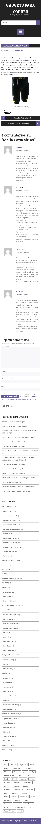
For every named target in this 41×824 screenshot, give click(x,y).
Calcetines (7, 682)
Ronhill (26, 800)
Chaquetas (7, 691)
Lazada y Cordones (10, 628)
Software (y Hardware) (10, 714)
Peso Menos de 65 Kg (11, 547)
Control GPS (7, 727)
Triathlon (6, 556)
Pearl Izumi (25, 793)
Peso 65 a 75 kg (8, 534)
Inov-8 (14, 779)
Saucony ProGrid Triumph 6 (15, 442)
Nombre (4, 371)
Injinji (6, 779)
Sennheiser (29, 804)
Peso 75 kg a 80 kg (10, 538)
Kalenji (16, 782)
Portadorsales (8, 641)
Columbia (28, 768)
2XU (5, 765)
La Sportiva (27, 782)
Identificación (8, 619)
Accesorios (7, 678)
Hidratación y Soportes (10, 578)
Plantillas (6, 633)
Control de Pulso (9, 723)
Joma (32, 779)
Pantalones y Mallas (10, 705)
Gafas (4, 574)
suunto (6, 807)
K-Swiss (7, 782)
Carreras (5, 565)
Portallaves (7, 646)
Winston (5, 473)
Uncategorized (7, 745)
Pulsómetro (7, 669)
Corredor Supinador (10, 525)
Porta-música (8, 596)
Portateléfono (8, 650)
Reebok (17, 800)
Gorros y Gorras (9, 696)
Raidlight (7, 800)
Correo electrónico (8, 379)
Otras (4, 610)
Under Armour (9, 811)
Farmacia (5, 569)
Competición (7, 511)
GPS (4, 664)
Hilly (32, 772)
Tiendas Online (8, 736)
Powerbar (23, 797)
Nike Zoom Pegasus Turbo (25, 478)
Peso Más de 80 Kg (10, 543)
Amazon (15, 74)
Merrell (6, 786)
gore (25, 772)
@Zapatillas (6, 506)
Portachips (7, 637)
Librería (5, 583)
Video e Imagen (8, 750)
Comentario (5, 346)
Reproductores (8, 601)
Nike (6, 793)
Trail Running (8, 551)
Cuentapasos (8, 660)
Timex (31, 807)
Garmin (16, 772)
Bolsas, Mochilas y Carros (11, 560)
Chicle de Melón (8, 478)
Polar (14, 797)
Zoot (20, 811)
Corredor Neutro (9, 516)
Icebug (29, 775)
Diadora (7, 772)
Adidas (13, 765)
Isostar (23, 779)
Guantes (6, 700)
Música (4, 587)
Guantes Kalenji (29, 487)
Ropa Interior (8, 709)
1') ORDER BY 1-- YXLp (9, 451)
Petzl (6, 797)
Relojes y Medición (9, 655)
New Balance (18, 790)
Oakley (14, 793)
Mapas (5, 732)
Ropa (4, 673)
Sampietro (19, 51)
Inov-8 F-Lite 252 (15, 482)
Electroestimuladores (11, 615)
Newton (30, 790)
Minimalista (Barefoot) (11, 529)
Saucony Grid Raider (18, 473)
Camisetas (7, 687)
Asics (32, 765)
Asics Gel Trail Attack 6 (22, 118)
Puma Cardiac (30, 437)
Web (2, 387)
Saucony (18, 804)
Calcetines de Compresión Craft (19, 124)
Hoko (20, 775)
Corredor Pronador (10, 520)
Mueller (25, 786)
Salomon (7, 804)
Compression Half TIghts (19, 60)
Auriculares (7, 592)
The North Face (19, 807)
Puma (33, 797)
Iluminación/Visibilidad (11, 624)
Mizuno (16, 786)
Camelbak (17, 768)
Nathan (7, 790)
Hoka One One (9, 775)
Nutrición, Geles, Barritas (11, 605)
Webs (5, 741)
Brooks (6, 768)
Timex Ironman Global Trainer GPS (18, 491)
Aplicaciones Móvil (10, 719)
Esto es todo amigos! (17, 422)
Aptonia (23, 765)
